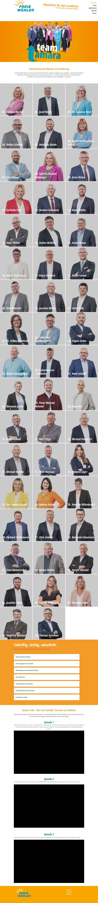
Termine (95, 5)
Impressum (69, 890)
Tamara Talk (94, 10)
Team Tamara (94, 3)
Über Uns (95, 13)
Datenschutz (69, 892)
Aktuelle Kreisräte (93, 8)
